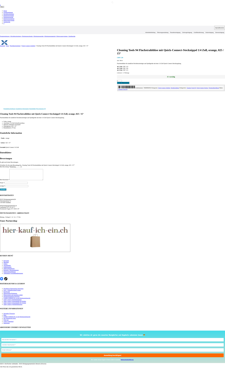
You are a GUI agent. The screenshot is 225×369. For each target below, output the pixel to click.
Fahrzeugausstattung (162, 32)
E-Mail (2, 186)
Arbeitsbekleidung (150, 32)
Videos (5, 264)
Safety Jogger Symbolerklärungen (13, 304)
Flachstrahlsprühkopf (214, 88)
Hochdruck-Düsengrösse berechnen (13, 288)
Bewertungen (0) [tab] (41, 108)
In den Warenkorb (123, 83)
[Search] (111, 2)
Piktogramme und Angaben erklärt (13, 295)
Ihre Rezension (4, 179)
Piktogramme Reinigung (10, 293)
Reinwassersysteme (9, 20)
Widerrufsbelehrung (9, 268)
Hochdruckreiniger (9, 14)
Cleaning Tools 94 (191, 88)
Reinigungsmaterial (9, 19)
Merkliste (6, 262)
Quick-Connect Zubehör (28, 46)
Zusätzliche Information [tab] (22, 108)
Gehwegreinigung (187, 32)
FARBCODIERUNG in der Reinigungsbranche (17, 298)
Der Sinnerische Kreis (10, 318)
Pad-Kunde (7, 292)
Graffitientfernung (199, 32)
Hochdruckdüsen (175, 88)
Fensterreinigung (8, 12)
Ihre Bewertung (5, 166)
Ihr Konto (6, 260)
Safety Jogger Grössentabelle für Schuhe (15, 303)
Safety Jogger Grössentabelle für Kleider (15, 301)
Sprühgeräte (7, 22)
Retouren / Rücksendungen (11, 270)
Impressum (7, 323)
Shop (7, 46)
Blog (5, 315)
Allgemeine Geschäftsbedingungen (13, 273)
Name (2, 182)
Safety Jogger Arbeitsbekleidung (13, 299)
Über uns (6, 320)
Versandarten (7, 265)
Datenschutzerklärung (10, 272)
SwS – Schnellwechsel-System (12, 290)
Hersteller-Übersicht (9, 313)
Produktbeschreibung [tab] (9, 108)
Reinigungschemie (9, 15)
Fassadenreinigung (175, 32)
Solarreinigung (209, 32)
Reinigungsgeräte (8, 17)
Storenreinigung (219, 32)
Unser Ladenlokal (8, 321)
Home (5, 11)
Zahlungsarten (7, 267)
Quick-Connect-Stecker (202, 88)
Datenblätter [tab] (32, 108)
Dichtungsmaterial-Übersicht (11, 296)
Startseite (2, 46)
